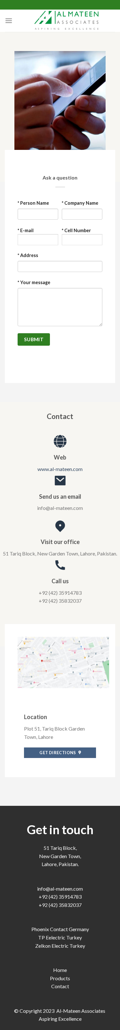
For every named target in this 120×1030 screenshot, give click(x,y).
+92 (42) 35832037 (60, 905)
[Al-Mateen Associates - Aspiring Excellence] (66, 21)
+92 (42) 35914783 (60, 897)
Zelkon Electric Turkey (60, 946)
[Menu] (8, 20)
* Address (28, 255)
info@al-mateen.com (60, 889)
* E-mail (26, 230)
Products (60, 978)
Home (60, 970)
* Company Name (80, 203)
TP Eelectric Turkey (60, 937)
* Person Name (33, 203)
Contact (60, 986)
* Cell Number (76, 230)
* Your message (34, 282)
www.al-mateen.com (60, 469)
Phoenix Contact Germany (60, 929)
